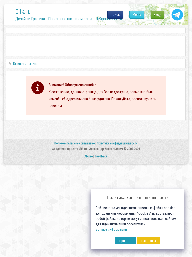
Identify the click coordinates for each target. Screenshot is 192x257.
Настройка (149, 241)
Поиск (115, 15)
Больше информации (111, 229)
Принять (126, 241)
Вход (157, 15)
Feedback (101, 156)
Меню (137, 15)
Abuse (88, 156)
